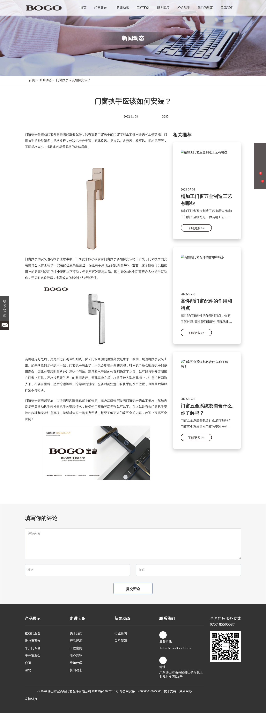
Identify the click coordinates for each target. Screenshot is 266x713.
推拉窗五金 (33, 640)
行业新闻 (121, 633)
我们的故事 (205, 7)
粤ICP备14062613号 (105, 691)
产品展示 (76, 640)
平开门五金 (33, 648)
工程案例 (143, 7)
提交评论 (133, 589)
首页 (83, 7)
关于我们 (76, 633)
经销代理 (183, 7)
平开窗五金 (33, 655)
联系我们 (227, 7)
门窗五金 (100, 7)
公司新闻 (121, 640)
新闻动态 (122, 7)
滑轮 (28, 670)
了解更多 (196, 228)
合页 (28, 663)
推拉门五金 (33, 633)
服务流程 (163, 7)
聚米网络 (185, 691)
